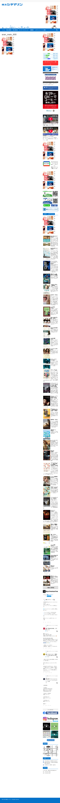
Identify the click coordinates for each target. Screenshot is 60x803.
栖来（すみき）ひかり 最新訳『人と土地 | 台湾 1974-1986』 (51, 655)
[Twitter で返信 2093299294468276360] (44, 622)
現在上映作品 (8, 29)
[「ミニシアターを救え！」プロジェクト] (46, 163)
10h (46, 682)
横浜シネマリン (48, 599)
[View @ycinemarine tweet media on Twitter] (44, 619)
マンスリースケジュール (23, 29)
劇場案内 (32, 29)
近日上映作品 (15, 29)
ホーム (4, 29)
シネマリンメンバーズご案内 (40, 29)
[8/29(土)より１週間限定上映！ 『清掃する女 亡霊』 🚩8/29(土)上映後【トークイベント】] (54, 734)
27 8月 (48, 656)
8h (52, 599)
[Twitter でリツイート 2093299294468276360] (46, 622)
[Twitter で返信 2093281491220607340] (44, 648)
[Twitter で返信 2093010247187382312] (44, 673)
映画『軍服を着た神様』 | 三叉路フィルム (51, 629)
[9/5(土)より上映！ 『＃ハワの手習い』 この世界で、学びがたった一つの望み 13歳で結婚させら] (54, 726)
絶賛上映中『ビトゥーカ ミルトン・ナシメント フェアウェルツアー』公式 (51, 680)
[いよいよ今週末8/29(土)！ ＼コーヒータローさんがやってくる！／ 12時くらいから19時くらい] (46, 726)
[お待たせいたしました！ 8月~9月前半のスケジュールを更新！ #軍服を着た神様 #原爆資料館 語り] (46, 734)
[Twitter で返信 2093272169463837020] (44, 705)
